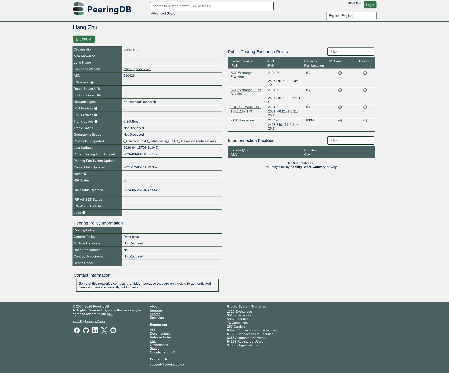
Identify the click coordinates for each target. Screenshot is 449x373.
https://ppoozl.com (137, 69)
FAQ (153, 341)
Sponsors (157, 317)
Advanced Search (164, 13)
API (152, 330)
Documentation (161, 333)
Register (353, 2)
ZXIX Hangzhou (242, 120)
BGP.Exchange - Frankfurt (243, 74)
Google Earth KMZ (163, 352)
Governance (159, 345)
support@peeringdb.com (168, 364)
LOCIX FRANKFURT (246, 107)
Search (155, 314)
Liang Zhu (130, 49)
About (154, 306)
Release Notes (161, 337)
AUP (110, 314)
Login (370, 5)
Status (154, 348)
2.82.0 (77, 321)
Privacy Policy (95, 321)
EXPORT (84, 39)
